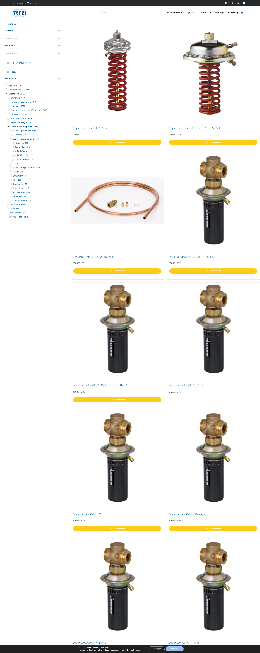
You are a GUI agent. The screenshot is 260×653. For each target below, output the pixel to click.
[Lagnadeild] (6, 94)
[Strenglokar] (10, 184)
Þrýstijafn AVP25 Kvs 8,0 (185, 643)
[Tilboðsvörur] (6, 213)
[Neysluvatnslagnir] (8, 122)
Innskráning (233, 12)
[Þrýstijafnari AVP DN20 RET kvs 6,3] (213, 200)
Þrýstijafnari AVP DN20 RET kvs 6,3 (192, 256)
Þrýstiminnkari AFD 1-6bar (90, 128)
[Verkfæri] (8, 208)
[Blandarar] (10, 135)
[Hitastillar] (12, 143)
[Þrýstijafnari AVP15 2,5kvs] (117, 457)
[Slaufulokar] (12, 147)
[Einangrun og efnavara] (8, 102)
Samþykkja (175, 648)
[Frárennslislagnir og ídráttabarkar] (8, 110)
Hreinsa (12, 24)
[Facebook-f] (226, 3)
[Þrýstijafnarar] (12, 151)
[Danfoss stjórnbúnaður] (10, 139)
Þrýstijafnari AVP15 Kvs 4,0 (187, 514)
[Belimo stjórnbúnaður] (10, 130)
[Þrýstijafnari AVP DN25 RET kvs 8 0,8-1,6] (117, 329)
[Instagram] (232, 3)
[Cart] (242, 13)
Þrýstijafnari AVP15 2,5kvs (90, 514)
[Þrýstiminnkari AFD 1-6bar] (117, 71)
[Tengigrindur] (10, 188)
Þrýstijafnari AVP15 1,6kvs (186, 385)
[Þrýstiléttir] (12, 155)
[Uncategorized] (6, 217)
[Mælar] (10, 171)
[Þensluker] (10, 196)
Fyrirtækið (204, 12)
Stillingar (157, 648)
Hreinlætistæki (173, 12)
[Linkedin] (238, 3)
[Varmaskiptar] (10, 192)
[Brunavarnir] (8, 98)
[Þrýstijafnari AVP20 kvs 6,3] (117, 586)
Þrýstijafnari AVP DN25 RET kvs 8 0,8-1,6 (100, 385)
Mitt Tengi (219, 12)
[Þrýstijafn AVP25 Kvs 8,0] (213, 586)
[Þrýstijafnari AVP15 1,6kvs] (213, 329)
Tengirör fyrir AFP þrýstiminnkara (94, 256)
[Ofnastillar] (10, 176)
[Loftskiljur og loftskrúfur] (10, 167)
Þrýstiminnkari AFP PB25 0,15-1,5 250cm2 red (199, 128)
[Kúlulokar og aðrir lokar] (8, 118)
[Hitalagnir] (8, 114)
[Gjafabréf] (6, 85)
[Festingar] (8, 106)
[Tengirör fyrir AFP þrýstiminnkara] (117, 200)
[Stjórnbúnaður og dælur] (8, 126)
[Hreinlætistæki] (6, 89)
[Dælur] (10, 163)
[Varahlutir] (8, 204)
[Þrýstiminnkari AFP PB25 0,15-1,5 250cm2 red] (213, 71)
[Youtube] (244, 3)
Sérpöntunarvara (117, 142)
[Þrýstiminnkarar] (12, 159)
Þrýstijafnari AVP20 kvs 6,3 (90, 643)
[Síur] (10, 180)
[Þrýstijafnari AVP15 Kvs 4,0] (213, 457)
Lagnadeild (191, 12)
